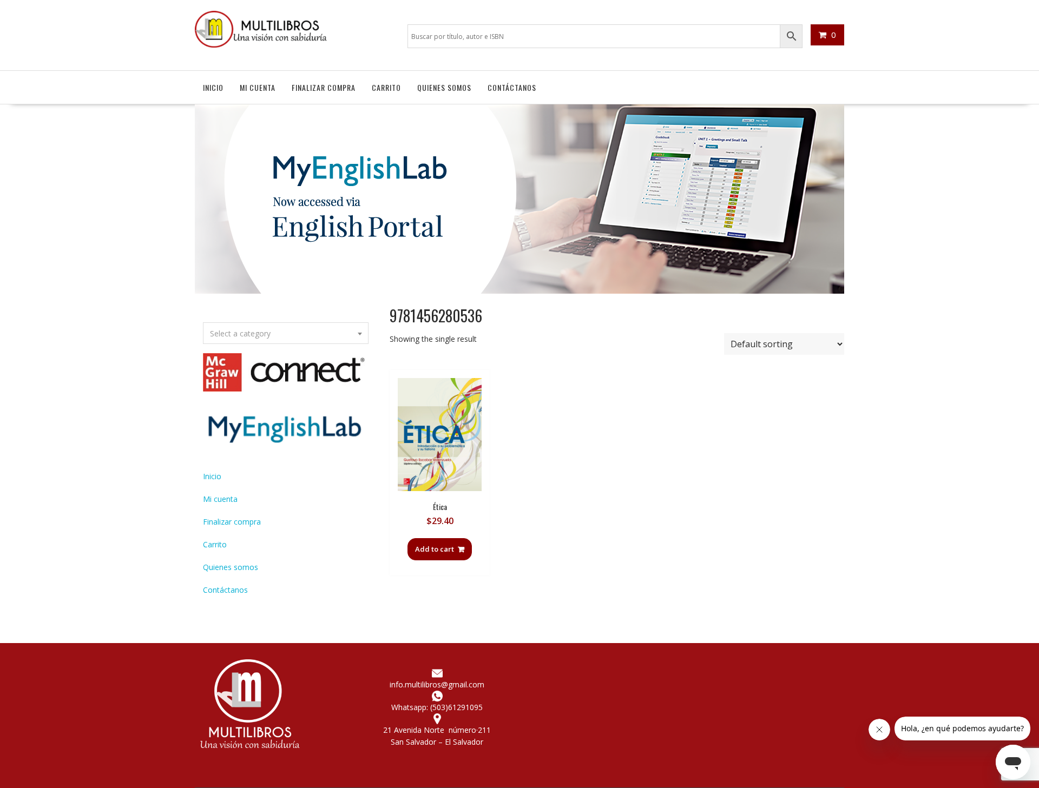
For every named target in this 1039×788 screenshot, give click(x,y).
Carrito (386, 87)
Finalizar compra (324, 87)
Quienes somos (444, 87)
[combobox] (286, 333)
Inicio (213, 87)
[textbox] (285, 334)
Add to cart (434, 549)
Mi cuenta (257, 87)
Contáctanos (512, 87)
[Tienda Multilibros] (519, 291)
